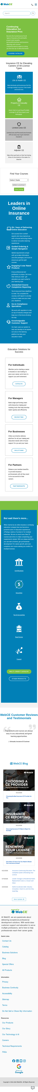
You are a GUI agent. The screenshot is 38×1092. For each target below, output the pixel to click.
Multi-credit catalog (19, 671)
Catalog (19, 384)
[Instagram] (24, 1066)
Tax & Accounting (19, 615)
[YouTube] (21, 1066)
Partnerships (19, 486)
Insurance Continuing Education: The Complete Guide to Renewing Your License (23, 878)
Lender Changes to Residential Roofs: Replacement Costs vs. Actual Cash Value (23, 886)
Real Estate (19, 637)
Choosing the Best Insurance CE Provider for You (19, 802)
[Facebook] (13, 1066)
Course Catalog (15, 53)
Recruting (19, 417)
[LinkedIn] (17, 1066)
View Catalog (19, 189)
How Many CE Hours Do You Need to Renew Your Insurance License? (19, 867)
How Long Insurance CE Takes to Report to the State (18, 835)
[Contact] (32, 5)
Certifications (19, 571)
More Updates (18, 905)
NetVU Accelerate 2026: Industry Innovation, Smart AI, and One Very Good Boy (23, 894)
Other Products (19, 678)
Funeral (19, 659)
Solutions (19, 450)
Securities (19, 593)
